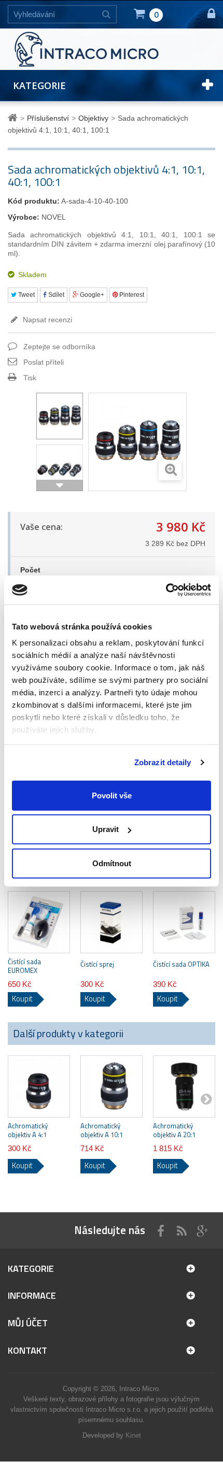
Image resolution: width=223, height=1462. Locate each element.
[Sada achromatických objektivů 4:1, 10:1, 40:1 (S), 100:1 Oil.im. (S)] (59, 416)
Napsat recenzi (46, 320)
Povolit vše (112, 795)
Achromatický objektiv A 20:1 (174, 1130)
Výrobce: (23, 217)
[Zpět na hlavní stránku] (14, 117)
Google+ (91, 294)
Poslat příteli (43, 362)
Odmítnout (111, 862)
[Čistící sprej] (111, 922)
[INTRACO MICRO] (101, 49)
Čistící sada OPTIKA (181, 964)
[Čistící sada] (39, 922)
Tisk (29, 378)
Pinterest (131, 294)
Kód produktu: (34, 201)
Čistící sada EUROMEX (24, 966)
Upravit (105, 829)
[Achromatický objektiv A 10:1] (111, 1086)
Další (59, 485)
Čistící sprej (97, 964)
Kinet (133, 1435)
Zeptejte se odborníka (59, 346)
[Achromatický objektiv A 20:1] (184, 1086)
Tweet (26, 294)
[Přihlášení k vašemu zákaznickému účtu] (206, 14)
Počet (30, 570)
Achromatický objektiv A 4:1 (28, 1130)
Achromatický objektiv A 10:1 (101, 1130)
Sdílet (55, 294)
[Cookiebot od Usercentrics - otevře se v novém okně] (165, 590)
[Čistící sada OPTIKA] (184, 922)
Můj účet (28, 1323)
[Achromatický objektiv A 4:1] (39, 1086)
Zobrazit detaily (162, 762)
